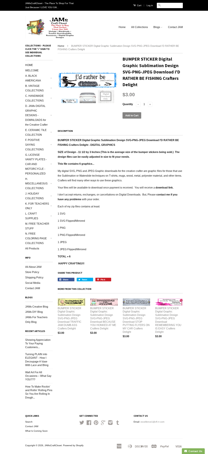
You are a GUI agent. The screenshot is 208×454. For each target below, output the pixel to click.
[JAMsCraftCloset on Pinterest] (96, 424)
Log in (150, 5)
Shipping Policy (34, 277)
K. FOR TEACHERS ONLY (37, 206)
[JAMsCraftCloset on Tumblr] (117, 424)
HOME (29, 65)
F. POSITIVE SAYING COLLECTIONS (34, 145)
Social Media (32, 282)
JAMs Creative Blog (36, 306)
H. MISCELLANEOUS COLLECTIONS (36, 184)
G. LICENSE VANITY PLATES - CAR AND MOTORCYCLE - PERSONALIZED (36, 164)
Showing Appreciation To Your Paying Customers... (38, 344)
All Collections (139, 27)
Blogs (157, 27)
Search (28, 422)
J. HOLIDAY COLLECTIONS (34, 196)
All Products (32, 248)
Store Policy (32, 272)
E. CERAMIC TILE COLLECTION (36, 132)
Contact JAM (175, 27)
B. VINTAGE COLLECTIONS (34, 88)
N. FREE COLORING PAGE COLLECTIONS (36, 238)
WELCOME (32, 70)
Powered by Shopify (73, 445)
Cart (138, 5)
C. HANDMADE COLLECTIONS (34, 98)
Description (65, 130)
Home (122, 27)
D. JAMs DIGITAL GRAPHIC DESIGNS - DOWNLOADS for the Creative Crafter (36, 115)
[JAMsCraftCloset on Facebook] (88, 424)
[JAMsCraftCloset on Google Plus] (103, 424)
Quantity (128, 104)
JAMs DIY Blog (34, 311)
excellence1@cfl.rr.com (152, 422)
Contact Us (194, 451)
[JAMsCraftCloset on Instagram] (110, 424)
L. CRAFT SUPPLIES (31, 216)
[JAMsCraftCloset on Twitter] (81, 424)
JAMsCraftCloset (53, 445)
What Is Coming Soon (36, 431)
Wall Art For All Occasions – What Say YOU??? (38, 376)
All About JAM (33, 267)
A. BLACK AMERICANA (33, 78)
